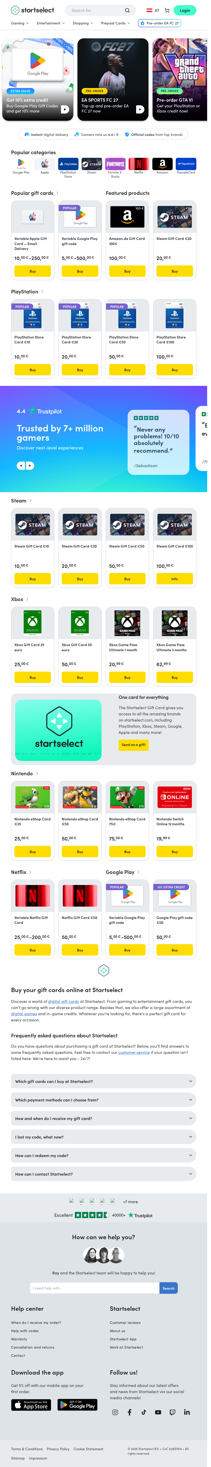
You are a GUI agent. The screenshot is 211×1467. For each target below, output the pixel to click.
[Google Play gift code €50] (174, 896)
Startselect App (123, 1338)
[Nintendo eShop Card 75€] (127, 797)
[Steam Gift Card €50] (127, 524)
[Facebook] (131, 1412)
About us (117, 1330)
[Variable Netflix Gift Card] (32, 896)
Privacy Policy (58, 1448)
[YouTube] (160, 1412)
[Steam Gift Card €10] (32, 524)
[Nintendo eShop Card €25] (32, 797)
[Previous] (21, 466)
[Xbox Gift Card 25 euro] (32, 623)
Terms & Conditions (27, 1448)
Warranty (19, 1338)
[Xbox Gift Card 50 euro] (80, 623)
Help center (27, 1308)
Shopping (81, 23)
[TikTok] (146, 1412)
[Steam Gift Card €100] (174, 524)
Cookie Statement (88, 1448)
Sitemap (18, 1458)
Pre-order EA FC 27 (163, 23)
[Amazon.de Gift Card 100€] (127, 217)
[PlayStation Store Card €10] (32, 315)
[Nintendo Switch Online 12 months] (174, 797)
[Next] (30, 466)
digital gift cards (63, 1001)
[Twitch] (174, 1412)
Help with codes (25, 1330)
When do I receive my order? (36, 1322)
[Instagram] (117, 1412)
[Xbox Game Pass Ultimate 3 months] (175, 623)
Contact (18, 1355)
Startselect (125, 1308)
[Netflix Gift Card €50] (80, 896)
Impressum (38, 1458)
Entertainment (48, 23)
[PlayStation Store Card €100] (174, 315)
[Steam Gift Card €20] (174, 217)
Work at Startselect (126, 1347)
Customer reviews (125, 1322)
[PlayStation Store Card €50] (127, 315)
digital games (24, 1013)
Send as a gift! (134, 744)
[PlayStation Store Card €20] (80, 315)
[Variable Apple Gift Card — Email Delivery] (32, 217)
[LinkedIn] (189, 1412)
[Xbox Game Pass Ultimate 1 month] (127, 623)
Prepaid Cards (113, 23)
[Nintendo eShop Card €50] (80, 797)
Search (168, 1288)
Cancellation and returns (32, 1347)
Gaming (17, 23)
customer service (134, 1052)
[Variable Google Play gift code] (80, 217)
